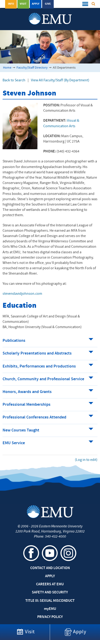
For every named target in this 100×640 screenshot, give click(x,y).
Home (7, 68)
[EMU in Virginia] (50, 14)
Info (11, 4)
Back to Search (14, 80)
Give (48, 4)
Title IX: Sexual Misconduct (50, 601)
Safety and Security (50, 592)
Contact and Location (50, 568)
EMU (50, 609)
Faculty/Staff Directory (32, 68)
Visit (23, 4)
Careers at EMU (50, 584)
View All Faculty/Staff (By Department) (60, 80)
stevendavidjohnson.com (22, 294)
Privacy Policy (50, 617)
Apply (35, 4)
